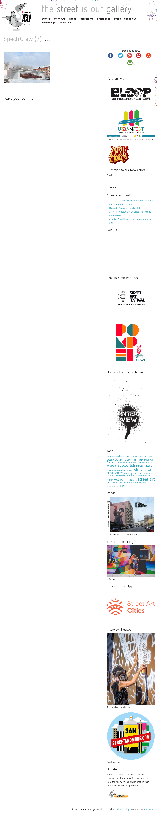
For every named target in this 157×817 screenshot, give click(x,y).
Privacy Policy (122, 809)
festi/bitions (86, 18)
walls (126, 485)
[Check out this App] (131, 606)
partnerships (48, 22)
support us (130, 18)
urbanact (149, 482)
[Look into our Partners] (131, 297)
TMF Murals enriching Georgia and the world (131, 200)
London (122, 470)
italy (149, 465)
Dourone (120, 459)
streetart (131, 479)
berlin (135, 456)
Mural (138, 469)
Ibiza (139, 462)
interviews (59, 18)
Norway (127, 473)
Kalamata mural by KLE (121, 204)
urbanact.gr (111, 486)
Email (110, 174)
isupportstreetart (131, 465)
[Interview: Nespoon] (131, 668)
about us (64, 22)
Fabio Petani (138, 459)
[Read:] (131, 514)
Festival (148, 459)
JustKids (110, 470)
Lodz (116, 470)
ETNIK (129, 460)
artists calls (103, 18)
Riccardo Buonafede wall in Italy (125, 207)
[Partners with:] (131, 92)
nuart (135, 473)
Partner (110, 475)
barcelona (125, 456)
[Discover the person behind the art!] (128, 412)
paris (150, 473)
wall (119, 486)
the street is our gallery (134, 482)
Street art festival (114, 482)
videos (72, 18)
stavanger (119, 479)
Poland (124, 475)
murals (148, 470)
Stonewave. (149, 809)
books (117, 18)
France (110, 462)
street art (146, 479)
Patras (118, 475)
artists (45, 18)
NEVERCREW (115, 473)
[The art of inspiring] (131, 560)
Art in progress (113, 456)
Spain (110, 479)
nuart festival (143, 473)
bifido (139, 456)
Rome (131, 475)
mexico (129, 470)
